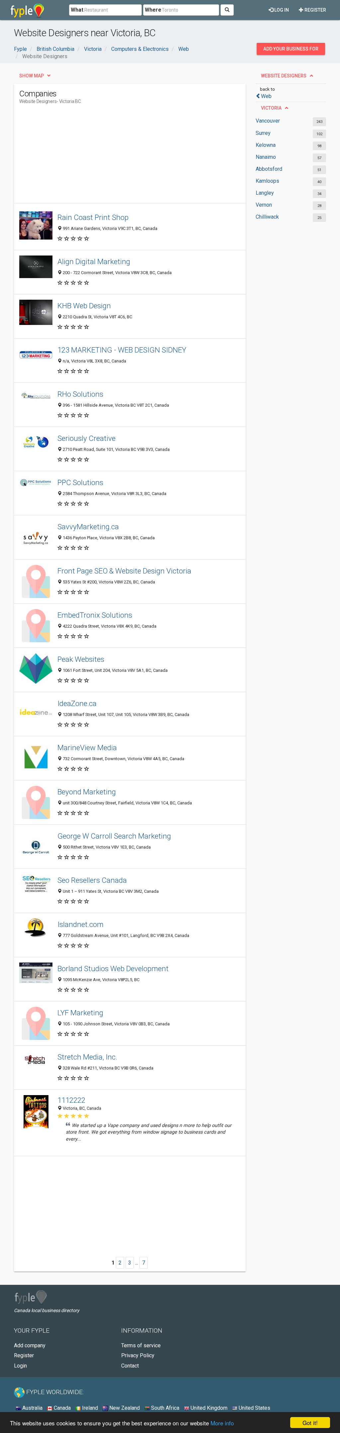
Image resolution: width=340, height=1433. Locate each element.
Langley (265, 193)
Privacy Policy (137, 1355)
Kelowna (266, 145)
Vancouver (268, 121)
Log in (281, 10)
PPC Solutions (80, 482)
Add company (29, 1345)
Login (20, 1366)
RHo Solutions (80, 394)
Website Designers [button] (283, 75)
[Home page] (27, 10)
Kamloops (267, 181)
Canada (61, 1408)
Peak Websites (80, 659)
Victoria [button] (271, 108)
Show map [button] (31, 75)
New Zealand (124, 1408)
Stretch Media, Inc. (87, 1057)
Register (314, 10)
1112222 (71, 1100)
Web (266, 96)
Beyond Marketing (86, 791)
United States (253, 1408)
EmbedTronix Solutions (94, 615)
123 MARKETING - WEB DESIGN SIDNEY (121, 350)
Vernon (264, 205)
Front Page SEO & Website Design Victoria (124, 570)
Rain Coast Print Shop (92, 217)
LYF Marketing (80, 1012)
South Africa (164, 1408)
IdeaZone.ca (77, 703)
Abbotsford (269, 169)
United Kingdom (208, 1408)
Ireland (89, 1408)
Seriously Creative (86, 438)
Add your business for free (290, 50)
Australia (31, 1408)
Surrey (263, 133)
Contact (130, 1366)
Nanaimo (266, 157)
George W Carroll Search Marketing (114, 836)
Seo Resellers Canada (92, 880)
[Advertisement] (140, 156)
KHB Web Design (84, 305)
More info (222, 1423)
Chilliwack (267, 217)
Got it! (310, 1422)
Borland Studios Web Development (113, 968)
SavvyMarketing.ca (88, 526)
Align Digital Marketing (93, 261)
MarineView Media (87, 747)
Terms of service (141, 1345)
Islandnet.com (80, 924)
